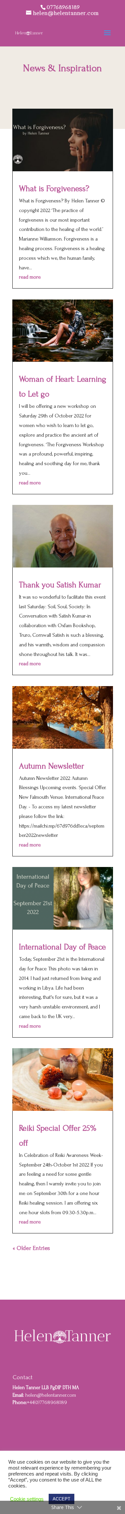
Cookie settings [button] (27, 1499)
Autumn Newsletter (51, 766)
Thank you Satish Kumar (60, 584)
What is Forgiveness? (54, 188)
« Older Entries (31, 1248)
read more (30, 277)
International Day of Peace (62, 947)
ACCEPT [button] (61, 1498)
